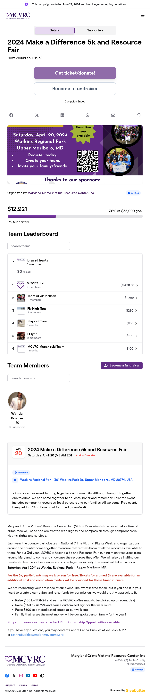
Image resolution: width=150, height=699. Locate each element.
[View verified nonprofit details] (133, 193)
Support (10, 685)
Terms (34, 685)
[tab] (54, 30)
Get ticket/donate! (75, 73)
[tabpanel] (74, 339)
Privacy (22, 685)
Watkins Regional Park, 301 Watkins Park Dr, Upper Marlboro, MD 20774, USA (76, 479)
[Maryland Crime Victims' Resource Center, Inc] (17, 16)
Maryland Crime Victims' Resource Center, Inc (61, 193)
